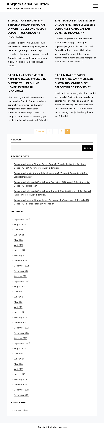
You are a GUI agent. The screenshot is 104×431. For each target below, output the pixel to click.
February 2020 (20, 379)
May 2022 (18, 240)
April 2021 (18, 307)
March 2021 (19, 312)
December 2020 (21, 327)
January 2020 (20, 384)
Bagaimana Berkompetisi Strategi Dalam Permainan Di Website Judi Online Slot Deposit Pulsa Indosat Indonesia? (27, 29)
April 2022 (18, 245)
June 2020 (19, 358)
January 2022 (20, 260)
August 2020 (20, 348)
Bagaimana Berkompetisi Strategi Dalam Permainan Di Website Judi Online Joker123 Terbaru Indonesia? (27, 83)
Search (16, 139)
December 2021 (21, 265)
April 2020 (18, 369)
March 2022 (19, 250)
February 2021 (20, 317)
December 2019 (21, 389)
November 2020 (21, 333)
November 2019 (21, 395)
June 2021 (18, 296)
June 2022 (19, 234)
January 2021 (20, 322)
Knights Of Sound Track (28, 4)
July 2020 (18, 353)
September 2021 (21, 281)
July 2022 (18, 229)
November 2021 (21, 271)
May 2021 (18, 302)
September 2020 (22, 343)
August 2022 (20, 224)
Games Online (21, 410)
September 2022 (22, 219)
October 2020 (20, 338)
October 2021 (20, 276)
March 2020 (19, 374)
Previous (40, 131)
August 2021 (19, 286)
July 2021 (18, 291)
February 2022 (20, 255)
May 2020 (18, 364)
